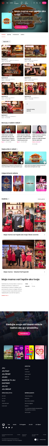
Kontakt (44, 434)
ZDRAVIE (27, 377)
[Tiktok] (12, 427)
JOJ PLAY (5, 371)
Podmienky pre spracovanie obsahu (7, 435)
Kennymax (10, 440)
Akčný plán (27, 412)
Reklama (27, 398)
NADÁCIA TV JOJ (8, 380)
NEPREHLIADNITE (29, 393)
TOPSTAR (27, 372)
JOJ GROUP (6, 389)
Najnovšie (5, 41)
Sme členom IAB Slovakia (35, 435)
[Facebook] (3, 427)
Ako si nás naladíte (29, 401)
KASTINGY (6, 383)
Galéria (22, 34)
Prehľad (3, 34)
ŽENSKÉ (26, 369)
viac (35, 22)
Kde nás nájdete (29, 403)
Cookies (18, 434)
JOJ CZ (4, 386)
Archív (11, 2)
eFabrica (20, 440)
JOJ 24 (22, 3)
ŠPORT (3, 401)
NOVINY (4, 396)
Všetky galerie (41, 199)
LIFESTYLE (27, 366)
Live (7, 2)
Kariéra (26, 406)
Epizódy (9, 34)
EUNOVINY (4, 406)
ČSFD (16, 17)
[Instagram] (6, 427)
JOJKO (4, 377)
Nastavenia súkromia (24, 435)
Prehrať (22, 333)
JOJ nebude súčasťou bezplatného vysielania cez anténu (33, 409)
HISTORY (27, 379)
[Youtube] (9, 427)
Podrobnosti (16, 34)
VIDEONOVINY (5, 403)
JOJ (3, 368)
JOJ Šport (26, 3)
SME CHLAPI (28, 374)
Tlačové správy (29, 396)
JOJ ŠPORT (6, 374)
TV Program (16, 3)
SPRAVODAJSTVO (7, 393)
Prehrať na (19, 27)
